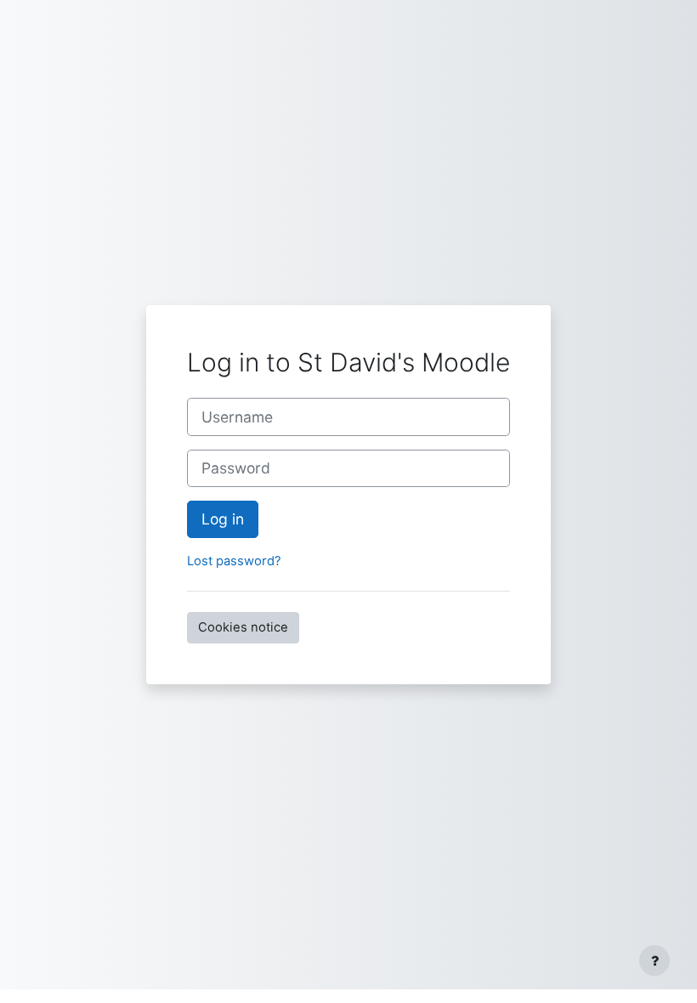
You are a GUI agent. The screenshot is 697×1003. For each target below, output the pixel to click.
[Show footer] (654, 960)
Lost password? (234, 561)
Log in (222, 519)
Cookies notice (243, 627)
